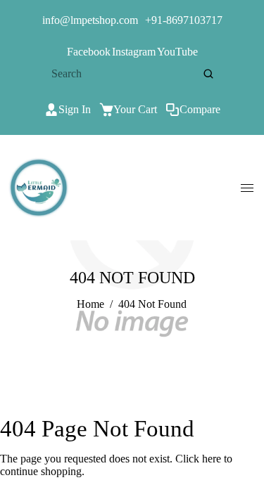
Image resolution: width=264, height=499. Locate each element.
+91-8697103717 (183, 20)
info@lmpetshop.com (90, 20)
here (211, 459)
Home (90, 304)
